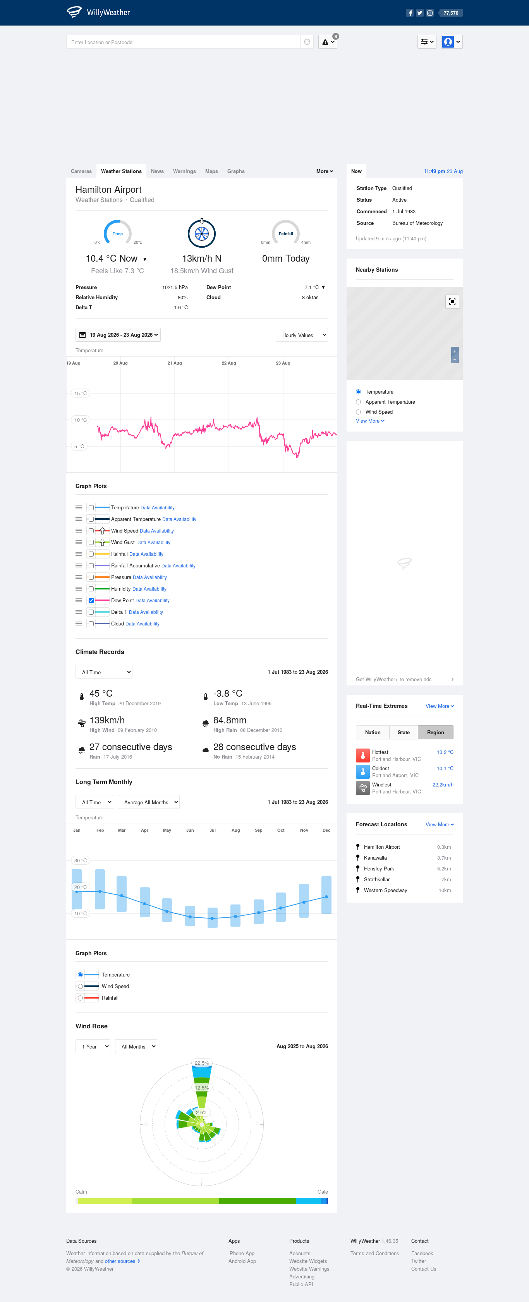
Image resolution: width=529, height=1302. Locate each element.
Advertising (301, 1276)
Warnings (184, 171)
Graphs (236, 171)
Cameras (81, 171)
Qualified (142, 199)
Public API (301, 1284)
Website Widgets (308, 1260)
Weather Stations (121, 171)
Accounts (300, 1253)
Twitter (418, 1260)
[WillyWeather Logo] (102, 13)
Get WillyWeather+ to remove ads (394, 679)
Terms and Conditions (374, 1253)
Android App (242, 1260)
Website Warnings (309, 1268)
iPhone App (241, 1253)
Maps (211, 171)
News (157, 171)
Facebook (422, 1253)
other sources (120, 1260)
